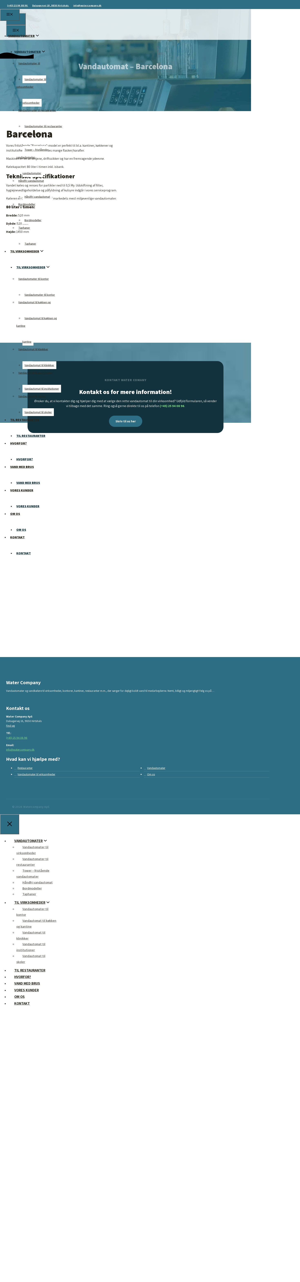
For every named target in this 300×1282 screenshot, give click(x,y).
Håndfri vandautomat (31, 181)
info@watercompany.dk (87, 5)
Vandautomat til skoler (32, 396)
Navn (17, 1186)
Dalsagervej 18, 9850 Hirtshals (50, 5)
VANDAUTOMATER (21, 36)
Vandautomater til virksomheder (36, 774)
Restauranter (25, 768)
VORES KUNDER (21, 490)
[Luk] (9, 824)
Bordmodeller (26, 204)
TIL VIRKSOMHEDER (24, 251)
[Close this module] (115, 1055)
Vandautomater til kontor (33, 279)
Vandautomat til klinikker (33, 349)
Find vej (10, 725)
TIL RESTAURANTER (24, 420)
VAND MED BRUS (22, 467)
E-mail (18, 1229)
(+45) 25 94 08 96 (17, 5)
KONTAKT (23, 553)
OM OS (15, 514)
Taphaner (24, 228)
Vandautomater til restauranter (37, 110)
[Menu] (10, 15)
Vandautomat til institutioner (35, 373)
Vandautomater (156, 768)
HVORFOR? (18, 443)
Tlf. (16, 1208)
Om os (151, 774)
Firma (18, 1164)
